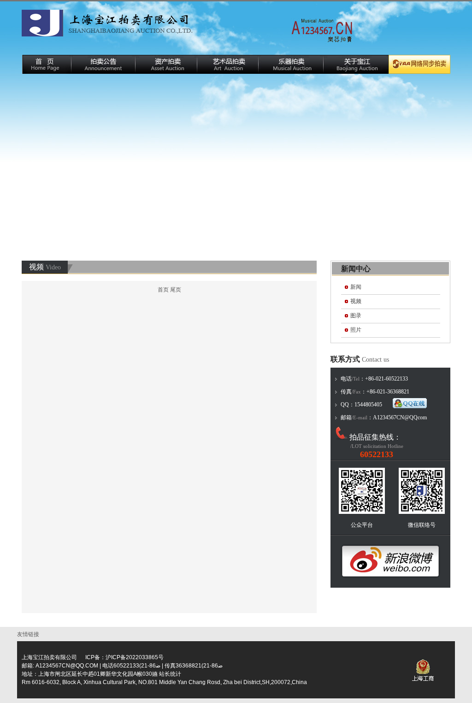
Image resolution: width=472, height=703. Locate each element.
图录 (355, 315)
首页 (163, 289)
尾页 (175, 289)
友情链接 (29, 634)
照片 (355, 330)
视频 (355, 301)
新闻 (355, 287)
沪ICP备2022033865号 (135, 657)
